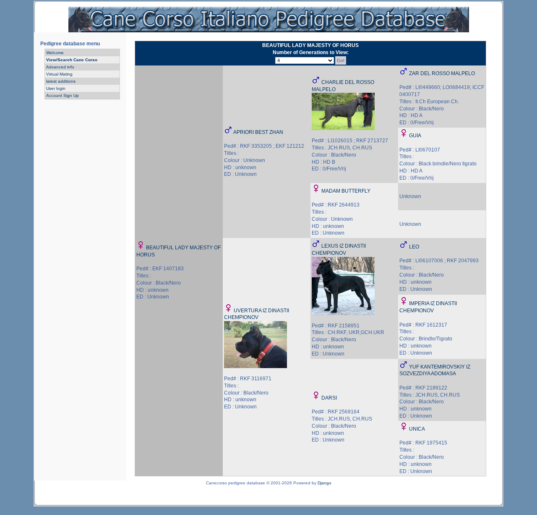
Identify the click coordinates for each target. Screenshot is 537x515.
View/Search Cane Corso (71, 60)
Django (324, 483)
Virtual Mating (59, 74)
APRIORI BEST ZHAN (258, 132)
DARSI (329, 398)
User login (55, 88)
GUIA (415, 136)
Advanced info (60, 67)
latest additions (61, 81)
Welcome (55, 52)
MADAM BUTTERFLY (345, 191)
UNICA (417, 429)
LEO (414, 247)
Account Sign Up (62, 95)
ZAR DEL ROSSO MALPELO (442, 73)
